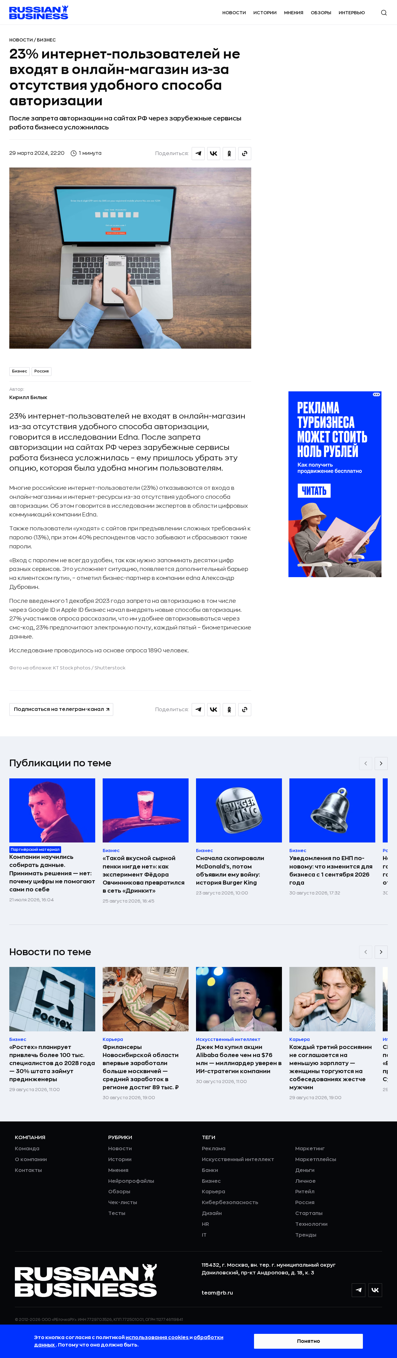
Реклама (213, 1148)
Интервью (352, 13)
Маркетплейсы (315, 1159)
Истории (265, 13)
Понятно (308, 1341)
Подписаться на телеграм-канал (59, 709)
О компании (31, 1159)
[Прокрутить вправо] (381, 763)
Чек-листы (122, 1202)
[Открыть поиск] (384, 12)
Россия (41, 371)
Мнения (293, 13)
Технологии (311, 1224)
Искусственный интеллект (238, 1159)
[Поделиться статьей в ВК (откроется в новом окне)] (213, 153)
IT (204, 1235)
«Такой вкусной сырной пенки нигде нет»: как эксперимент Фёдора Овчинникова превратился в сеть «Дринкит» (144, 874)
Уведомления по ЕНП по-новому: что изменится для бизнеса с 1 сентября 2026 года (330, 870)
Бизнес (46, 40)
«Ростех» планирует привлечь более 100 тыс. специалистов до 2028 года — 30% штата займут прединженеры (52, 1063)
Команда (27, 1148)
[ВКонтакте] (375, 1290)
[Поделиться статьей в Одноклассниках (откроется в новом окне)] (229, 153)
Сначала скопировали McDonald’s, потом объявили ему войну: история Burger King (230, 870)
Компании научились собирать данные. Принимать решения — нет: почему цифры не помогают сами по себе (52, 873)
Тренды (305, 1235)
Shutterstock (110, 668)
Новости (234, 13)
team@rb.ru (217, 1293)
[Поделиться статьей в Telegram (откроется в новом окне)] (198, 153)
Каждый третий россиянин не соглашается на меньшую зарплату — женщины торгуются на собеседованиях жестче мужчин (330, 1067)
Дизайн (212, 1213)
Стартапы (309, 1213)
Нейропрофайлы (131, 1181)
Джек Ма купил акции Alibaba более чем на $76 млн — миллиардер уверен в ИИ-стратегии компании (239, 1059)
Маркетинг (310, 1148)
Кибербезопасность (230, 1202)
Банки (210, 1170)
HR (205, 1224)
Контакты (28, 1170)
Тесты (116, 1213)
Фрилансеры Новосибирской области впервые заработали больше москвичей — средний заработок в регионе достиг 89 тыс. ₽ (141, 1067)
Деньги (304, 1170)
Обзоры (321, 13)
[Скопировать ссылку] (244, 153)
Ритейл (304, 1191)
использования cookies (158, 1337)
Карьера (213, 1191)
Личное (305, 1181)
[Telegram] (358, 1290)
